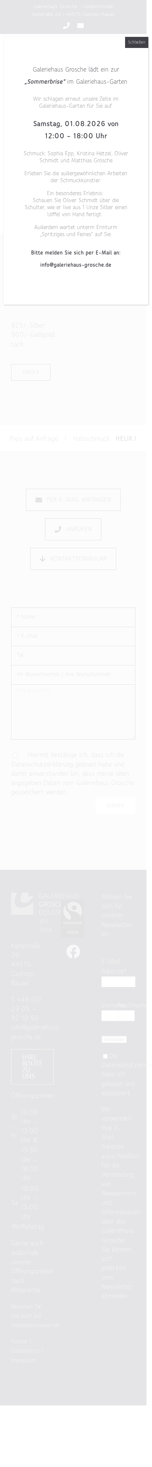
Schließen (136, 42)
